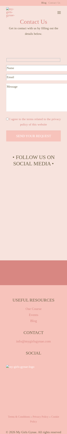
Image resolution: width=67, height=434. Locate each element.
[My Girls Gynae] (12, 12)
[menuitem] (44, 3)
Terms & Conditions (19, 416)
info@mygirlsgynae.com (33, 341)
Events (33, 315)
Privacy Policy (40, 416)
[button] (59, 12)
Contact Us (54, 3)
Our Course (34, 309)
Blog (44, 3)
